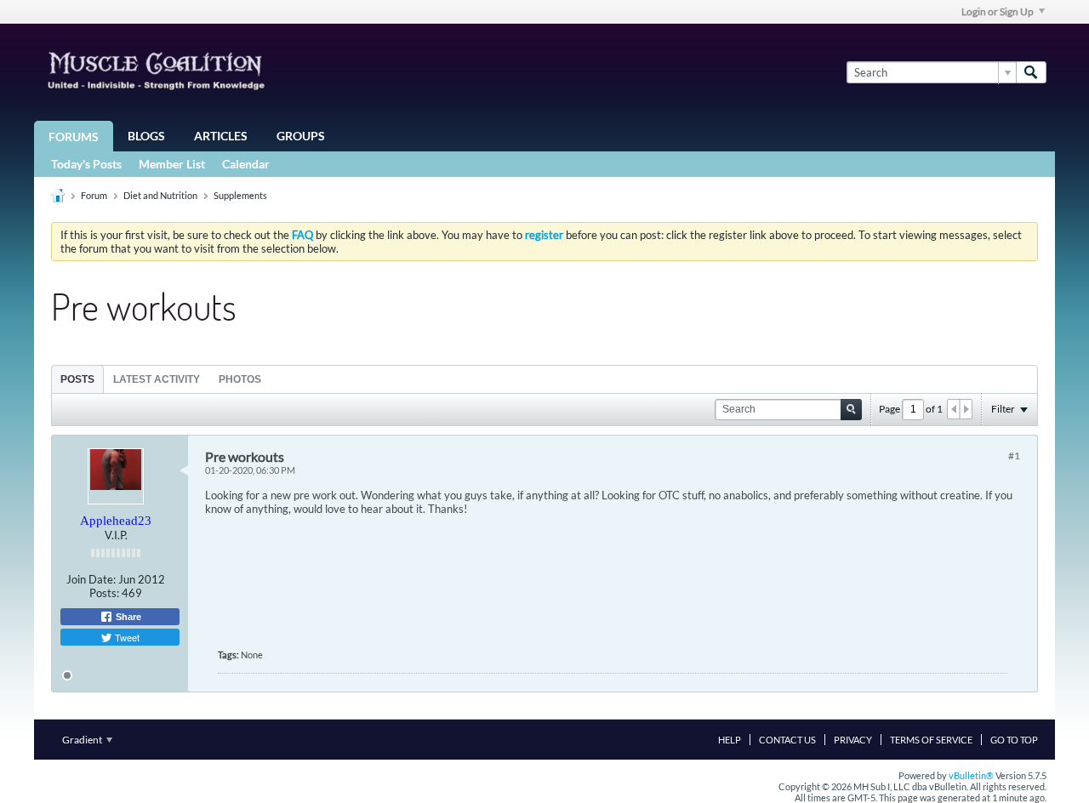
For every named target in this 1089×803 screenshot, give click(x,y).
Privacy (853, 739)
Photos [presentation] (240, 379)
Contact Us (787, 739)
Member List (172, 164)
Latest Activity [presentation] (156, 379)
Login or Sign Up (997, 11)
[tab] (77, 379)
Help (729, 739)
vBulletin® (971, 775)
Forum (94, 195)
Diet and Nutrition (160, 195)
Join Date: (91, 579)
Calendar (246, 164)
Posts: (104, 593)
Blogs (146, 135)
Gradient (83, 739)
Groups (301, 135)
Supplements (240, 195)
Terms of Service (931, 739)
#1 (1014, 455)
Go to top (1014, 739)
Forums (73, 136)
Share (127, 617)
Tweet (126, 637)
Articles (221, 135)
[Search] (1031, 72)
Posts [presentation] (77, 379)
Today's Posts (86, 164)
